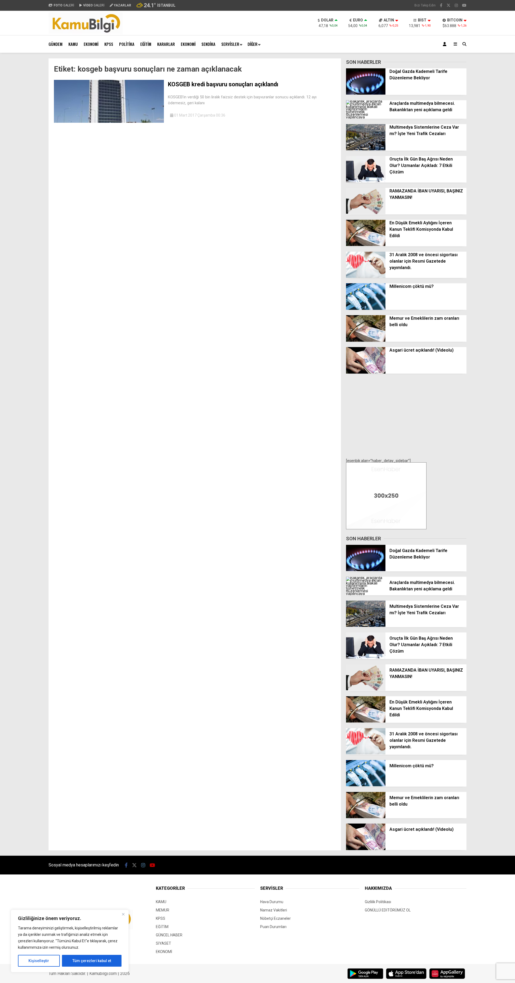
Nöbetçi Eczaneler (275, 918)
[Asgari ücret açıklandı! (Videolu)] (365, 372)
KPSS (108, 44)
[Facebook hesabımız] (441, 5)
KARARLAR (166, 44)
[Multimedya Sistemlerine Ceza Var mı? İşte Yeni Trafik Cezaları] (365, 149)
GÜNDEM (55, 44)
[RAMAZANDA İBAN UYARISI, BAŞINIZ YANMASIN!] (365, 213)
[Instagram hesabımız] (456, 5)
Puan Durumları (273, 927)
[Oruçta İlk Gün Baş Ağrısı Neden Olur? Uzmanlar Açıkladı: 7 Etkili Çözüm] (365, 181)
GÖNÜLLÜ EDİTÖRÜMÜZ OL (388, 910)
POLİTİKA (126, 44)
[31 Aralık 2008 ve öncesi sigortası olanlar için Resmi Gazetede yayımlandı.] (365, 276)
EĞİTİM (145, 44)
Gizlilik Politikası (378, 902)
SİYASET (163, 943)
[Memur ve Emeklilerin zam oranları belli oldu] (365, 340)
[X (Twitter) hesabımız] (448, 5)
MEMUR (162, 910)
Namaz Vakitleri (273, 910)
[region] (70, 941)
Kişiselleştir (38, 961)
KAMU (73, 44)
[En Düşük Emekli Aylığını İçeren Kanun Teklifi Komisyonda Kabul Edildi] (365, 245)
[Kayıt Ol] (445, 44)
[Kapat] (123, 914)
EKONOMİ (91, 44)
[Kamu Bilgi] (86, 32)
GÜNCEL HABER (169, 935)
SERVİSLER (230, 44)
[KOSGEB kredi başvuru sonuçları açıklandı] (109, 121)
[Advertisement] (21, 138)
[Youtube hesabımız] (464, 5)
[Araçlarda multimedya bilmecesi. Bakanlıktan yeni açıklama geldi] (365, 117)
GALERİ (64, 5)
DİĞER (253, 44)
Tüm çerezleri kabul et (91, 961)
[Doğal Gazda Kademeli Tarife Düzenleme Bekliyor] (365, 93)
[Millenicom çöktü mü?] (365, 308)
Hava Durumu (271, 902)
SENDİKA (208, 44)
